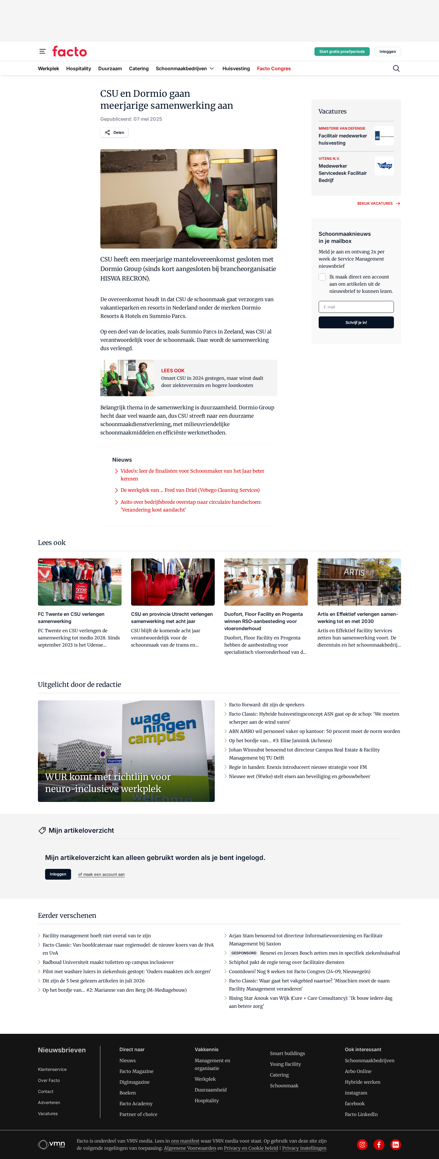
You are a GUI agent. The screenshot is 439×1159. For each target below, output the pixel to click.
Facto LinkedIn (361, 1114)
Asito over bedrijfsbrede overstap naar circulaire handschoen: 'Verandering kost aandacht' (191, 506)
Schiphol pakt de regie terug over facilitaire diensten (286, 962)
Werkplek (205, 1079)
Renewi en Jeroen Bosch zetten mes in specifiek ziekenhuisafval (330, 953)
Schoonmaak (284, 1085)
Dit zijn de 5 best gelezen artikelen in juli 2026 (94, 981)
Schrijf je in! (356, 322)
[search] (396, 68)
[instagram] (362, 1144)
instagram (356, 1093)
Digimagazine (134, 1082)
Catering (279, 1075)
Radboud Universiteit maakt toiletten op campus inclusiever (108, 962)
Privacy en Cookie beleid (251, 1148)
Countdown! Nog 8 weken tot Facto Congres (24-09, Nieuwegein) (299, 971)
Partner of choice (138, 1114)
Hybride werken (362, 1082)
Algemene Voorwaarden (190, 1148)
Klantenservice (52, 1069)
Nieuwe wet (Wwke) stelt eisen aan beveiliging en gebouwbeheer (299, 776)
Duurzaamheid (211, 1090)
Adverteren (49, 1102)
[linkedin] (395, 1144)
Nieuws (127, 1060)
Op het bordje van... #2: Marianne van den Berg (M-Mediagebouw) (115, 990)
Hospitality (207, 1100)
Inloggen (388, 51)
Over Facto (49, 1080)
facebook (355, 1103)
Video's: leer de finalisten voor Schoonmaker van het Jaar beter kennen (192, 475)
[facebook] (379, 1144)
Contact (45, 1091)
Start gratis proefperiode (342, 51)
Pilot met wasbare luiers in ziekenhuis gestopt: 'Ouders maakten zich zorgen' (127, 971)
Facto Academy (136, 1103)
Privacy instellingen (304, 1148)
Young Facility (285, 1064)
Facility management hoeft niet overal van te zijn (97, 935)
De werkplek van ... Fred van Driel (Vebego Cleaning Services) (190, 490)
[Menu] (42, 51)
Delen (118, 132)
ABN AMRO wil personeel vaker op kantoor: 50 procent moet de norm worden (314, 731)
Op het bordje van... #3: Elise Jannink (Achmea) (280, 740)
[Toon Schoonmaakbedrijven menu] (211, 68)
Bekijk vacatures (375, 203)
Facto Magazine (136, 1071)
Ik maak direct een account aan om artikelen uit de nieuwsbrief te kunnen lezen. (361, 284)
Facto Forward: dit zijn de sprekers (266, 705)
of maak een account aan (101, 874)
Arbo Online (358, 1071)
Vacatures (48, 1113)
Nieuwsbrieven (62, 1050)
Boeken (127, 1093)
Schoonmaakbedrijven (370, 1060)
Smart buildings (287, 1053)
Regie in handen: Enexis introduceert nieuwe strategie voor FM (298, 767)
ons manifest (185, 1141)
